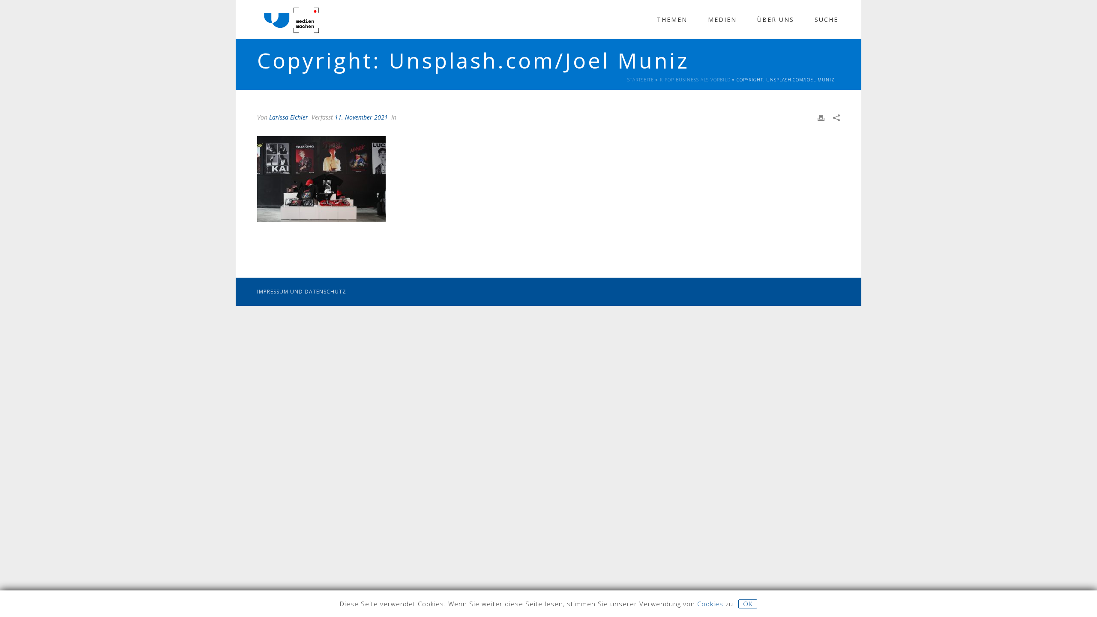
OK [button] (747, 603)
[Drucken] (821, 117)
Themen (672, 19)
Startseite (640, 80)
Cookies (710, 603)
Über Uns (775, 19)
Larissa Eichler (288, 117)
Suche (826, 19)
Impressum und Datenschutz (301, 291)
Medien (722, 19)
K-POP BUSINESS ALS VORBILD (695, 80)
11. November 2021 (361, 117)
